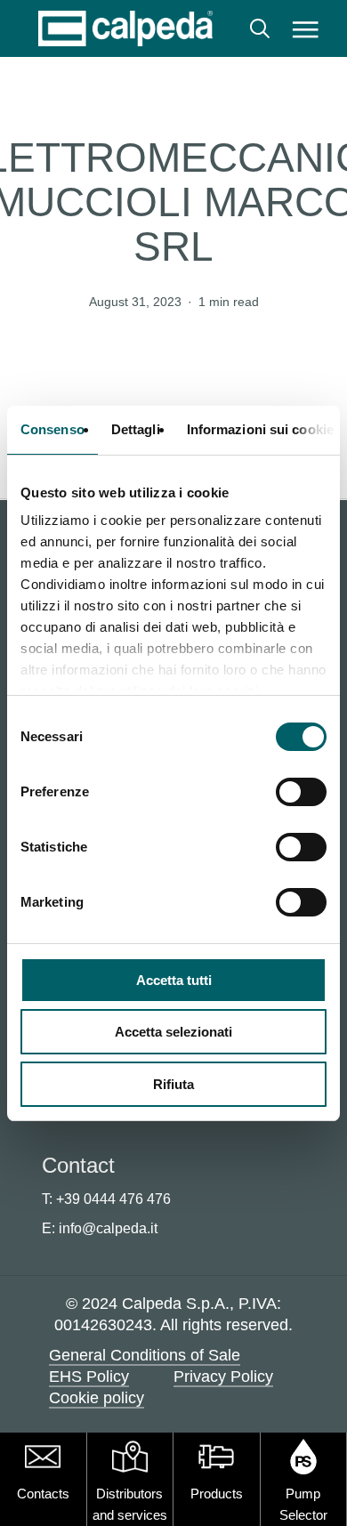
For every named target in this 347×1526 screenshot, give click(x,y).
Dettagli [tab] (135, 429)
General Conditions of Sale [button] (144, 1355)
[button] (305, 28)
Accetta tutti (174, 980)
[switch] (301, 792)
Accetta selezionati (173, 1031)
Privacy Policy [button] (223, 1376)
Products (216, 1493)
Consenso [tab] (52, 429)
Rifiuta (173, 1084)
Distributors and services (130, 1504)
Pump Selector (303, 1504)
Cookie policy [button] (96, 1398)
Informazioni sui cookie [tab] (260, 429)
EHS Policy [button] (89, 1376)
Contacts (43, 1493)
